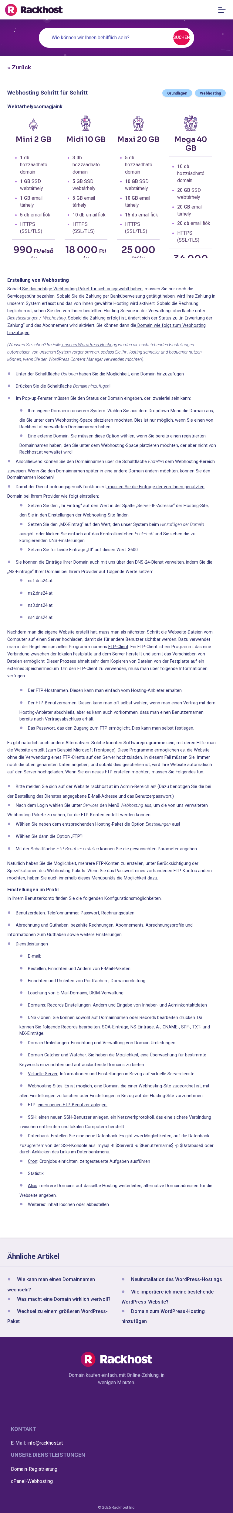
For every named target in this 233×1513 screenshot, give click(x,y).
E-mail (34, 956)
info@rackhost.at (45, 1443)
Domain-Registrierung (34, 1469)
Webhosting (210, 93)
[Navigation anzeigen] (223, 10)
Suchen (181, 37)
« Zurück (19, 67)
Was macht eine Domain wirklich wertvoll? (63, 1299)
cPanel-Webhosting (32, 1481)
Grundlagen (177, 93)
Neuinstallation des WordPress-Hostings (176, 1280)
